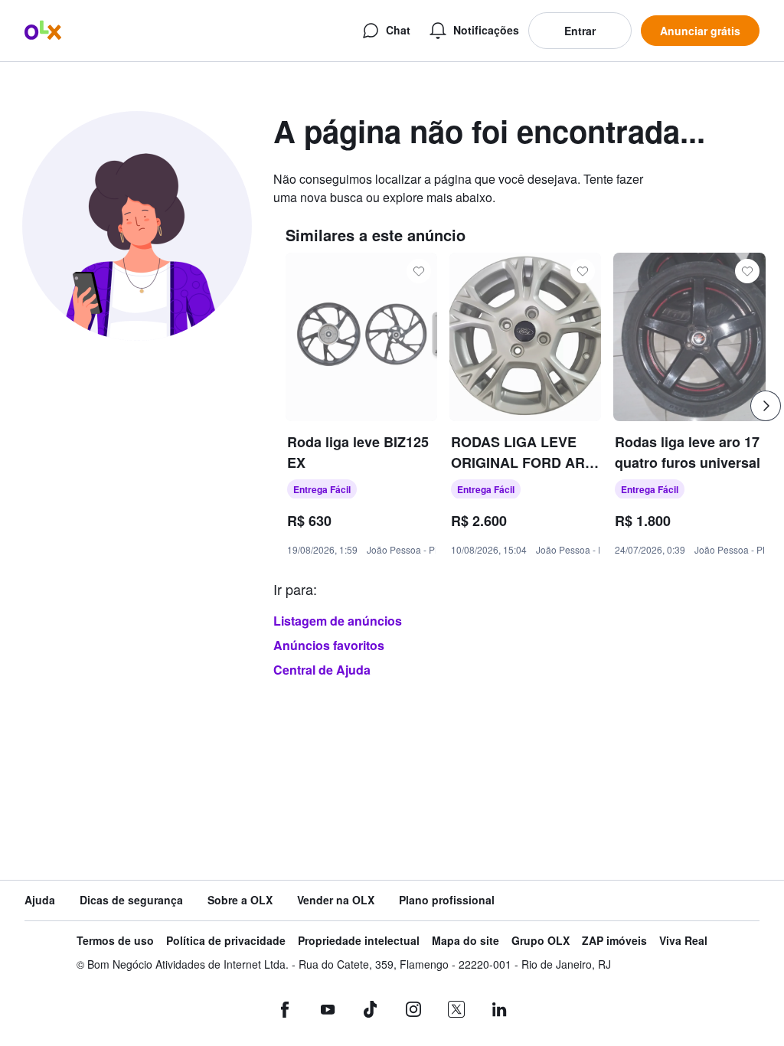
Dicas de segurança (131, 900)
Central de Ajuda (322, 669)
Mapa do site (465, 940)
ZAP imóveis (614, 940)
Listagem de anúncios (337, 620)
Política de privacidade (226, 940)
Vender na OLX (335, 900)
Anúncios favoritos (328, 645)
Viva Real (683, 940)
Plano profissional (447, 900)
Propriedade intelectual (359, 940)
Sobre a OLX (240, 900)
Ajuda (39, 900)
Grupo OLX (540, 940)
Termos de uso (115, 940)
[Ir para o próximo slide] (765, 406)
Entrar (580, 30)
